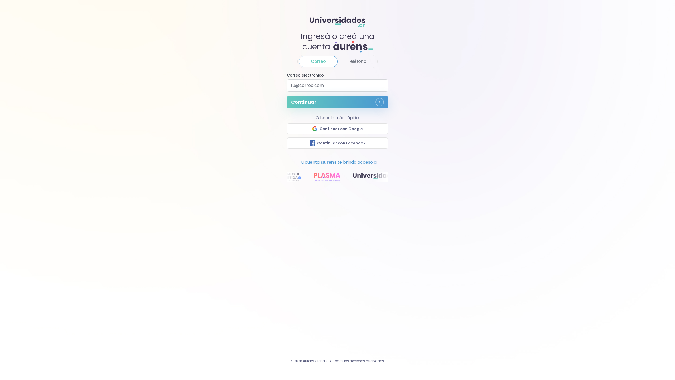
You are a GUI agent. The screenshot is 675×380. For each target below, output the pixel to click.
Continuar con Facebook (341, 143)
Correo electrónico (305, 75)
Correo (318, 61)
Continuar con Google (341, 128)
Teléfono (357, 61)
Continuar (303, 102)
